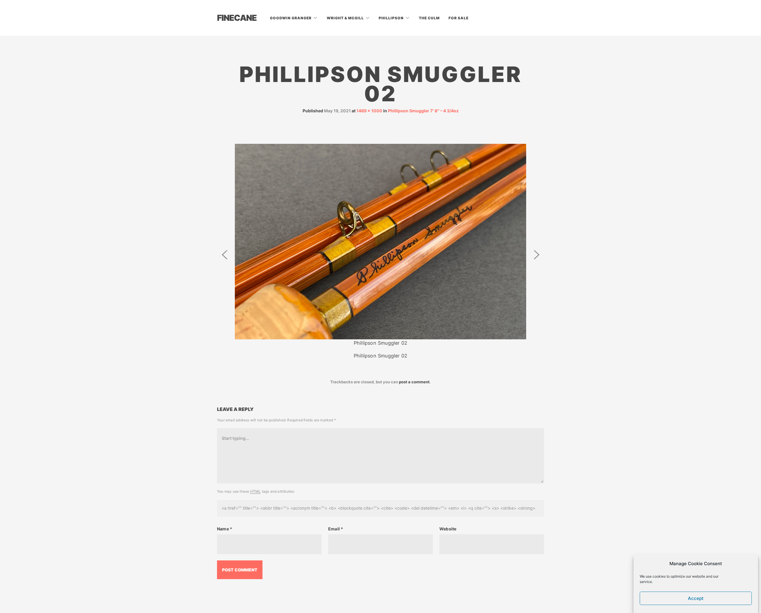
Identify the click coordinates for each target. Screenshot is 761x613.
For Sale (458, 18)
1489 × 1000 (369, 110)
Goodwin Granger (291, 18)
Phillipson (392, 18)
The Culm (429, 18)
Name (224, 528)
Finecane (237, 18)
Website (447, 528)
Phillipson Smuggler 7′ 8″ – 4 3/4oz (423, 110)
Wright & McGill (346, 18)
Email (335, 528)
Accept (696, 598)
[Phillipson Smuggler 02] (380, 241)
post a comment (414, 381)
